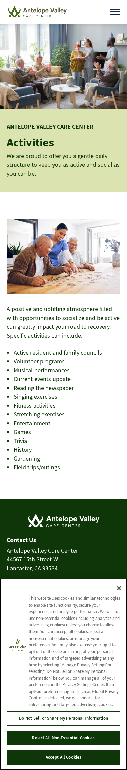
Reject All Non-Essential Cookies (63, 738)
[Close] (118, 588)
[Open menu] (115, 12)
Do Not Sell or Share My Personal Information (63, 718)
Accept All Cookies (63, 757)
